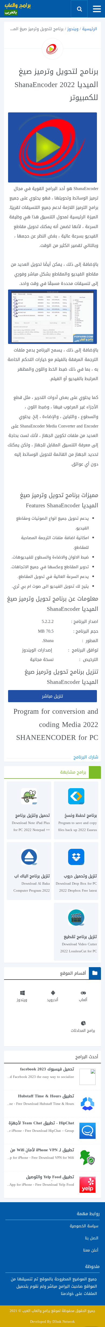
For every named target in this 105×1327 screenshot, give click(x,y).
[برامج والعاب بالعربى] (17, 9)
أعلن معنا (90, 1250)
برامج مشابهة (73, 772)
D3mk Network (63, 1321)
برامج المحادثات (83, 1030)
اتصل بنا (91, 1238)
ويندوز (72, 29)
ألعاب (83, 1000)
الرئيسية (89, 29)
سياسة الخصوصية (84, 1226)
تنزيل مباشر (52, 696)
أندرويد (52, 1000)
